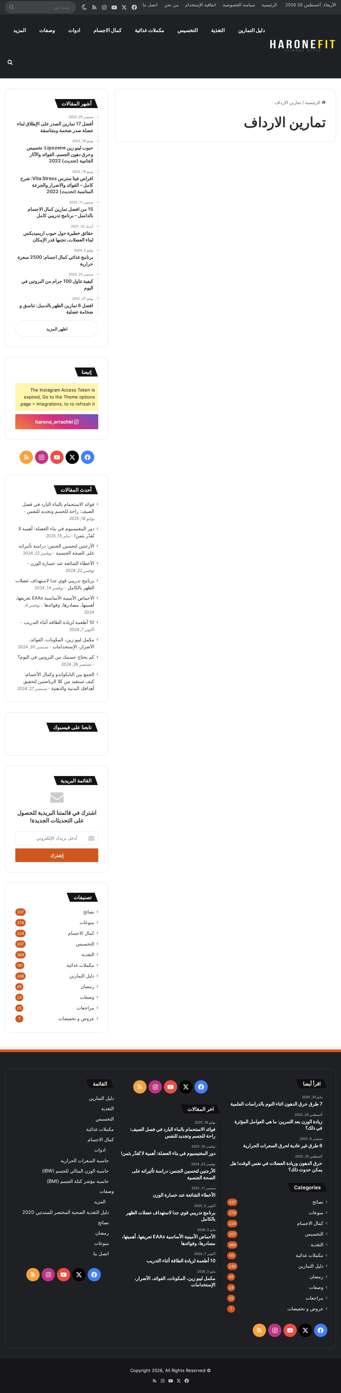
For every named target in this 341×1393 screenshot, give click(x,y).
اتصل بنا (150, 4)
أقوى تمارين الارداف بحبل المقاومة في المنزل (176, 186)
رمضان (87, 986)
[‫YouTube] (57, 457)
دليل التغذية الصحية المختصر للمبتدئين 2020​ (65, 1212)
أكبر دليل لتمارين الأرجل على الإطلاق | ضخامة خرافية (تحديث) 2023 (284, 186)
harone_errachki (54, 422)
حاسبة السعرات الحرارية (85, 1160)
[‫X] (72, 457)
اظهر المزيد (57, 328)
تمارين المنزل (197, 163)
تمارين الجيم (313, 163)
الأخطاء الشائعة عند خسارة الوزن (62, 563)
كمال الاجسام (108, 30)
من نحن (171, 4)
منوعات (87, 922)
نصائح (88, 911)
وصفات (47, 30)
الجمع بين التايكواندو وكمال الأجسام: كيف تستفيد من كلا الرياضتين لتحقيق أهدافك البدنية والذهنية (58, 681)
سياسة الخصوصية (239, 4)
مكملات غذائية (149, 30)
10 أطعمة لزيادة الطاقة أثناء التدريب (59, 622)
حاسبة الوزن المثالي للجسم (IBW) (75, 1171)
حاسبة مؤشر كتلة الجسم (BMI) (78, 1181)
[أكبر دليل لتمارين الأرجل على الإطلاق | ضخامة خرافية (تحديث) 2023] (283, 252)
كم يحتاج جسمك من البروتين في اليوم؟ (56, 657)
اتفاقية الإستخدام (200, 4)
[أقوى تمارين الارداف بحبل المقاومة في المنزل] (167, 251)
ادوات (74, 30)
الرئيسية (269, 4)
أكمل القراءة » (306, 328)
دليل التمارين (251, 30)
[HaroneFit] (303, 46)
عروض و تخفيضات (76, 1018)
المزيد (19, 30)
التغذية (218, 30)
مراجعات (85, 1007)
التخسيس (187, 30)
